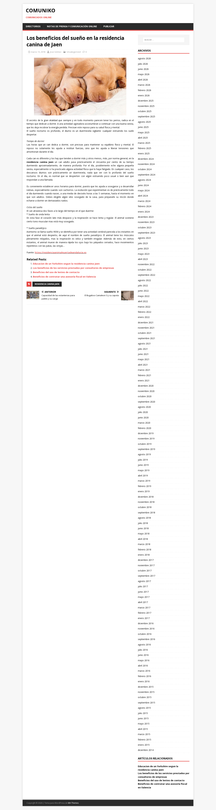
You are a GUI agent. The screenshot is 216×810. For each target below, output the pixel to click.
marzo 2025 (144, 142)
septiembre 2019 (146, 449)
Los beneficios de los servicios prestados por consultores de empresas (73, 267)
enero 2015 (144, 744)
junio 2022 (143, 290)
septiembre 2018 (146, 512)
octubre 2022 (144, 269)
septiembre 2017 (146, 575)
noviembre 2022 (146, 264)
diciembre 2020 (146, 385)
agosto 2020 (144, 406)
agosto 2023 (144, 237)
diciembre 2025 (146, 100)
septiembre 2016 (146, 639)
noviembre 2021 (146, 327)
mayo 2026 (143, 74)
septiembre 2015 (146, 702)
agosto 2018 (144, 517)
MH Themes (73, 803)
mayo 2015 (143, 723)
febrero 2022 (144, 311)
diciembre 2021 (146, 322)
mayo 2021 (143, 359)
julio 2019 (143, 459)
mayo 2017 (143, 596)
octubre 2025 (144, 111)
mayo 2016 (143, 660)
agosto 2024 (144, 179)
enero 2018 (144, 554)
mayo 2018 (143, 533)
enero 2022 (144, 317)
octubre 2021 (144, 332)
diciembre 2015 (146, 686)
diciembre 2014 (146, 749)
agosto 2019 (144, 454)
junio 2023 (143, 248)
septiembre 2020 (146, 401)
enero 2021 (144, 380)
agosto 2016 (144, 644)
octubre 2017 (144, 570)
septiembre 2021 (146, 338)
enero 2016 (144, 681)
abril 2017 (143, 602)
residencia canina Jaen (47, 284)
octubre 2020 (144, 396)
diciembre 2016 (146, 623)
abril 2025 (143, 137)
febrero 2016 (144, 676)
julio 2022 (143, 285)
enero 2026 (144, 95)
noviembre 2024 (146, 164)
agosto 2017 (144, 581)
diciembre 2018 (146, 496)
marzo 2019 (144, 480)
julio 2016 (143, 649)
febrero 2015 (144, 739)
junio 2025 (143, 127)
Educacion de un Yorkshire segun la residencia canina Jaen (66, 263)
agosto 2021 (144, 343)
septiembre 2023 (146, 232)
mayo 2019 (143, 470)
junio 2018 (143, 528)
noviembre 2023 (146, 222)
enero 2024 (144, 211)
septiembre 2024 (146, 174)
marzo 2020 (144, 422)
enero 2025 (144, 153)
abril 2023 (143, 259)
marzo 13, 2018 (38, 51)
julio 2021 (143, 348)
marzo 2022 (144, 306)
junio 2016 (143, 654)
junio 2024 (143, 185)
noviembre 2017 (146, 565)
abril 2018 (143, 538)
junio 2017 (143, 591)
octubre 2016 (144, 633)
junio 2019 (143, 464)
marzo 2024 (144, 201)
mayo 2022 (143, 296)
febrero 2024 (144, 206)
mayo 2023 (143, 253)
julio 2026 (143, 63)
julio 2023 (143, 243)
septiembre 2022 (146, 274)
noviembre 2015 (146, 691)
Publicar (108, 26)
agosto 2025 (144, 121)
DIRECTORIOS (33, 26)
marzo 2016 (144, 670)
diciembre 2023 (146, 216)
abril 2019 (143, 475)
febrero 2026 (144, 90)
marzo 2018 (144, 544)
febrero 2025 (144, 148)
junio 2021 (143, 354)
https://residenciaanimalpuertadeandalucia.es (60, 252)
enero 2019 (144, 491)
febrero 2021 (144, 375)
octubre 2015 (144, 697)
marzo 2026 (144, 84)
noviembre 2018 (146, 501)
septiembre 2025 (146, 116)
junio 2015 (143, 718)
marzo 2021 (144, 369)
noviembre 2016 (146, 628)
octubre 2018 (144, 507)
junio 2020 (143, 417)
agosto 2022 (144, 280)
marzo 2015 (144, 734)
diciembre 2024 (146, 158)
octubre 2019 (144, 443)
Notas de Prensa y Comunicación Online (72, 26)
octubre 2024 (144, 169)
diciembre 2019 (146, 433)
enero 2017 (144, 618)
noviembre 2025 (146, 106)
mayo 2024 (143, 190)
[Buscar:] (163, 40)
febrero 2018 (144, 549)
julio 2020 (143, 412)
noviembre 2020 (146, 391)
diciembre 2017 (146, 559)
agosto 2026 (144, 58)
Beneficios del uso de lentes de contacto (56, 272)
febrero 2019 (144, 486)
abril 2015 (143, 728)
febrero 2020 (144, 428)
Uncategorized (74, 51)
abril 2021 (143, 364)
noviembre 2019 (146, 438)
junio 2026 (143, 69)
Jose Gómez (55, 51)
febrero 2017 (144, 612)
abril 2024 (143, 195)
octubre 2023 (144, 227)
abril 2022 (143, 301)
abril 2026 (143, 79)
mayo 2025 (143, 132)
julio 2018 (143, 523)
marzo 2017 (144, 607)
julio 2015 (143, 713)
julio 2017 (143, 586)
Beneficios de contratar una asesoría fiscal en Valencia (64, 276)
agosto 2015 (144, 707)
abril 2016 (143, 665)
